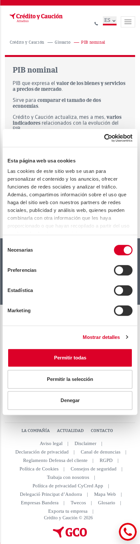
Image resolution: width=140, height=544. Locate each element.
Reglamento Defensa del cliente (55, 460)
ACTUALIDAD (70, 430)
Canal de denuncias (100, 451)
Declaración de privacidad (42, 451)
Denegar (70, 400)
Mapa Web (105, 494)
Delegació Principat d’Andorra (51, 494)
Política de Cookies (39, 468)
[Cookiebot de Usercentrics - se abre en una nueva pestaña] (104, 138)
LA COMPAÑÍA (35, 430)
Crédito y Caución (27, 42)
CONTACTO (102, 430)
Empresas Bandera (40, 502)
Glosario (63, 42)
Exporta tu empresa (68, 511)
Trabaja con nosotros (68, 477)
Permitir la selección (70, 379)
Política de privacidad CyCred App (68, 485)
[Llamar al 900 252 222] (96, 22)
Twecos (78, 502)
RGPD (106, 460)
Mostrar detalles (101, 337)
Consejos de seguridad (94, 468)
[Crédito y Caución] (35, 18)
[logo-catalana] (70, 536)
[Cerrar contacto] (110, 540)
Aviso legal (51, 443)
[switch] (123, 270)
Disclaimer (85, 443)
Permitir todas (70, 357)
